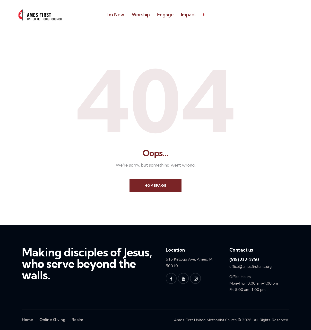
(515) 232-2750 (244, 259)
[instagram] (195, 278)
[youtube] (183, 278)
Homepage (155, 185)
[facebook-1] (171, 278)
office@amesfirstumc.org (250, 266)
